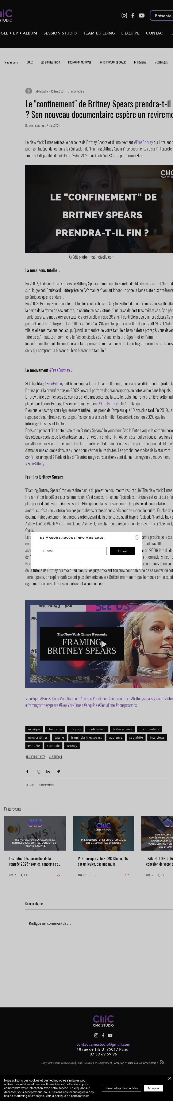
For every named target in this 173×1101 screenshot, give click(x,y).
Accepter (153, 1088)
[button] (137, 537)
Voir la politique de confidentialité (67, 1096)
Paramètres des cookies (121, 1088)
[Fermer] (169, 1079)
